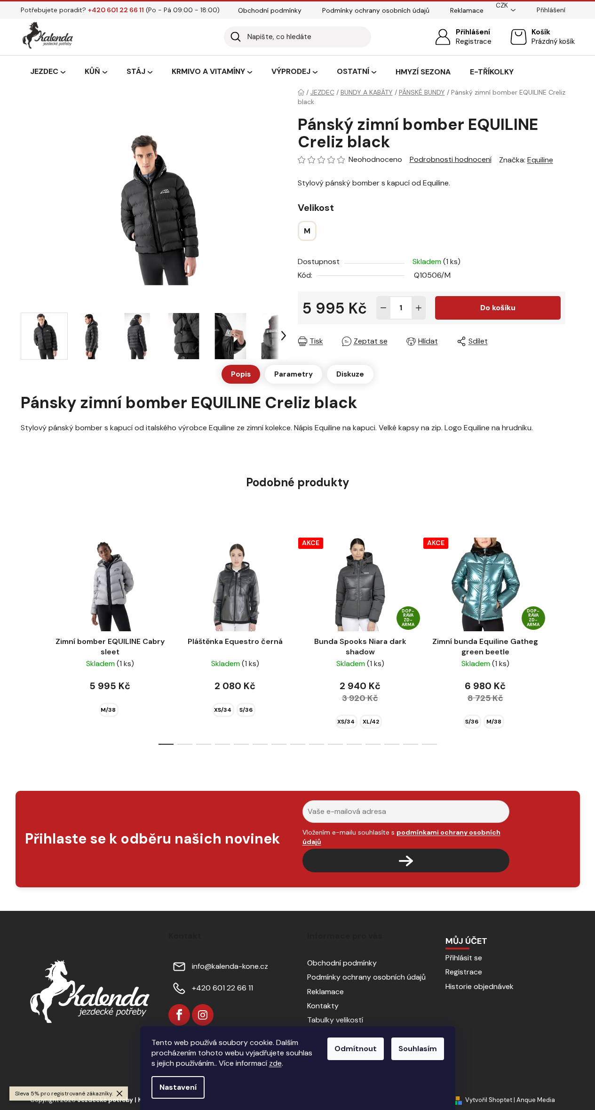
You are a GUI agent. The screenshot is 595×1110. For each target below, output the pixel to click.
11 (373, 744)
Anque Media (535, 1100)
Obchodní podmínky (269, 10)
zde (275, 1063)
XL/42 (371, 721)
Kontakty (323, 1006)
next (557, 638)
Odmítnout (355, 1049)
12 (391, 744)
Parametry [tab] (293, 374)
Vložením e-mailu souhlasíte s (401, 837)
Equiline (540, 160)
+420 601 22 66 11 (222, 988)
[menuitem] (48, 72)
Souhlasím (417, 1049)
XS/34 (222, 710)
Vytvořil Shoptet (488, 1100)
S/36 (246, 710)
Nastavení (178, 1087)
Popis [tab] (241, 374)
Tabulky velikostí (335, 1020)
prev (37, 638)
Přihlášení (473, 32)
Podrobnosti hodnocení (451, 159)
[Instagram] (203, 1015)
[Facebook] (179, 1015)
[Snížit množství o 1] (383, 308)
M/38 (108, 710)
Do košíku (498, 308)
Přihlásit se (463, 958)
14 (429, 744)
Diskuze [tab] (350, 374)
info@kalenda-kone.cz (230, 966)
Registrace (474, 41)
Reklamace (467, 10)
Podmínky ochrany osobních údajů (375, 10)
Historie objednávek (479, 986)
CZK (502, 5)
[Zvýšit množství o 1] (419, 308)
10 (354, 744)
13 (410, 744)
